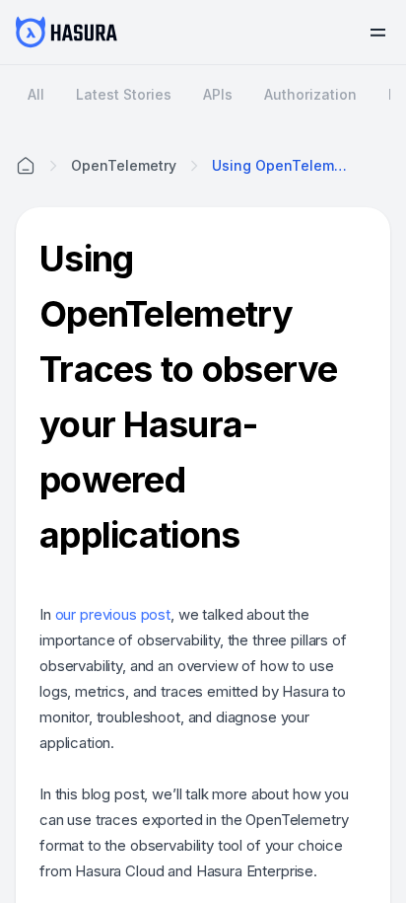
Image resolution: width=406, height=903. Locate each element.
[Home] (25, 166)
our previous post (112, 614)
